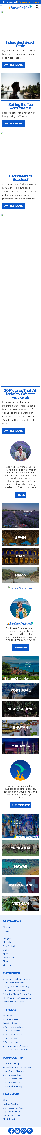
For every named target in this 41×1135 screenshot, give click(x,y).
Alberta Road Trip (11, 1015)
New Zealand (9, 946)
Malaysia (7, 938)
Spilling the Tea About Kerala (20, 106)
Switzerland (8, 957)
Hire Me (20, 494)
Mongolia (7, 942)
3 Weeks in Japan (10, 1042)
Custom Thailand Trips (13, 1086)
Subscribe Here (20, 805)
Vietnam (7, 965)
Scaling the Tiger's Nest (14, 1001)
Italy (5, 934)
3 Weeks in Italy (10, 1038)
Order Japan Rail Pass (13, 1107)
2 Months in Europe (12, 1063)
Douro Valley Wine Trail (13, 982)
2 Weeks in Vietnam (12, 1030)
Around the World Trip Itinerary (17, 1067)
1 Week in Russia (10, 1023)
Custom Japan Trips (12, 1075)
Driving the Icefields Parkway (16, 986)
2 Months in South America (15, 1046)
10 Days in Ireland (10, 1019)
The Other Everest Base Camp (17, 997)
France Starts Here (11, 1115)
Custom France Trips (12, 1078)
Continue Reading (13, 65)
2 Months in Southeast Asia (15, 1049)
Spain (5, 953)
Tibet (5, 961)
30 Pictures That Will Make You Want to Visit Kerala (20, 394)
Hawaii (6, 931)
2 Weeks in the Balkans (13, 1027)
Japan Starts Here (11, 1111)
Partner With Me (10, 1104)
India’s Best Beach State (20, 44)
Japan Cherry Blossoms (13, 1071)
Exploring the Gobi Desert (15, 990)
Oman (6, 949)
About (6, 1100)
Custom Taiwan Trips (12, 1082)
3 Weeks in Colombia (12, 1034)
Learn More (20, 647)
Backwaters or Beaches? (20, 177)
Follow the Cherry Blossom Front (18, 994)
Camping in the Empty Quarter (17, 979)
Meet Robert (9, 1119)
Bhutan (6, 927)
